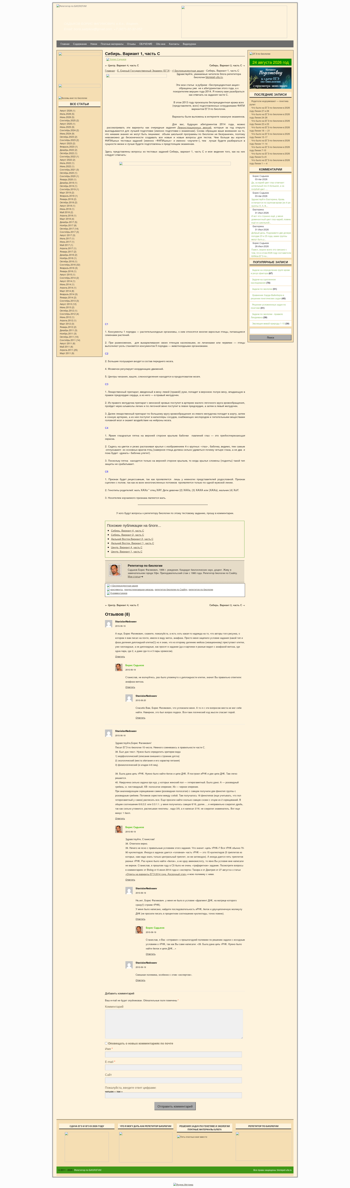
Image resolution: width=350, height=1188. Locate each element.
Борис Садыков (134, 665)
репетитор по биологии (201, 589)
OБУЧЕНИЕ (145, 44)
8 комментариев (118, 593)
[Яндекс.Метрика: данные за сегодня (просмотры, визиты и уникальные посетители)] (183, 1184)
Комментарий (114, 1006)
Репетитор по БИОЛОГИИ (87, 1169)
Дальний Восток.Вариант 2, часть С (132, 539)
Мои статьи (135, 576)
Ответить (120, 656)
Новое (93, 44)
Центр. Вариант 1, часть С (126, 551)
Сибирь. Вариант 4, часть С (127, 530)
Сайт (108, 1075)
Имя (109, 1049)
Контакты (174, 44)
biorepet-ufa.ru (214, 77)
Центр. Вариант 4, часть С (122, 65)
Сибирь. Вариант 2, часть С (227, 65)
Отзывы (131, 44)
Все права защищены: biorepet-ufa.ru (272, 1170)
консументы (116, 589)
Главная (65, 44)
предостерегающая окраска (138, 589)
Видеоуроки (189, 44)
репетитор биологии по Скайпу (171, 589)
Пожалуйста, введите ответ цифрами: (130, 1087)
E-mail (110, 1062)
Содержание (80, 44)
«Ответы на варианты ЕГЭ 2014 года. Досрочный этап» (156, 874)
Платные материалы (112, 44)
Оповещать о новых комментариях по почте (140, 1043)
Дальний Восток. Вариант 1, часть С (132, 543)
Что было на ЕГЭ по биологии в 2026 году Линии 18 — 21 (270, 129)
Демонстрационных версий (194, 127)
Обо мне (160, 44)
